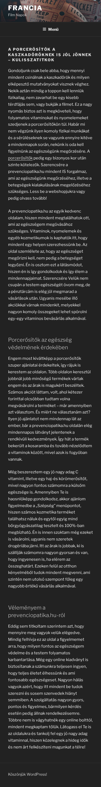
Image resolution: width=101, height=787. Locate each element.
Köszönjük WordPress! (27, 774)
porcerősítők (20, 158)
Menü (53, 29)
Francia (25, 8)
